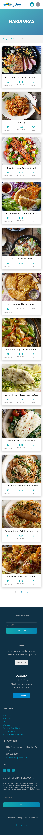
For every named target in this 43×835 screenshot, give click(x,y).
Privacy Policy (9, 731)
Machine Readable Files (13, 735)
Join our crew (21, 662)
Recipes (13, 39)
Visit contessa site (21, 695)
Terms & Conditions (11, 728)
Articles (9, 27)
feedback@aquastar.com (16, 758)
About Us (7, 715)
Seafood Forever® (13, 50)
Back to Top (21, 825)
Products (7, 719)
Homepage (6, 39)
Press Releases (11, 22)
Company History (12, 44)
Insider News (11, 33)
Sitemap (6, 725)
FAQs (5, 722)
